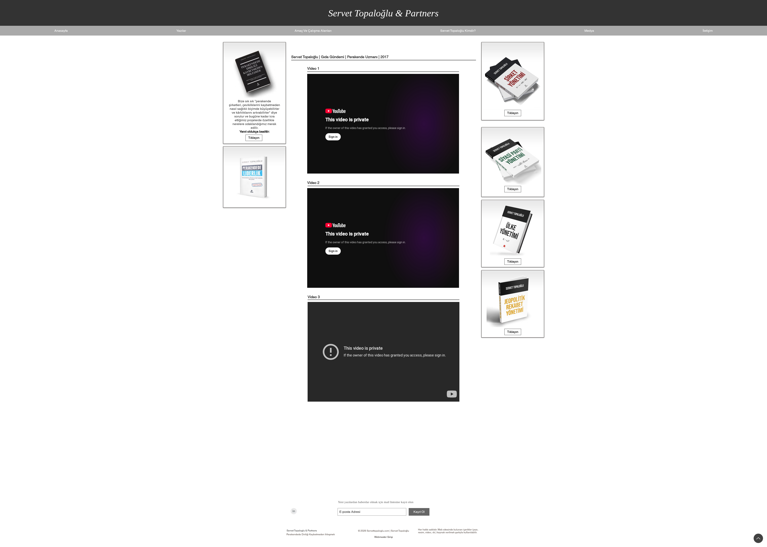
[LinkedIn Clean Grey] (294, 511)
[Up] (758, 538)
